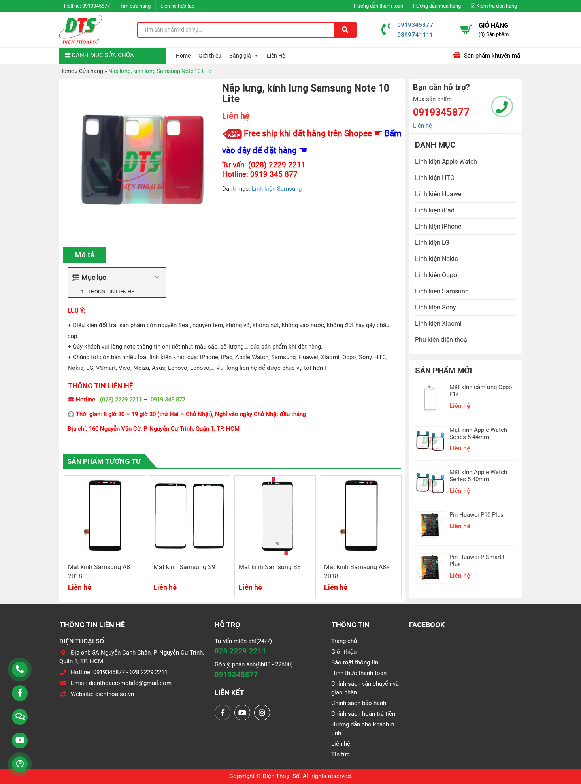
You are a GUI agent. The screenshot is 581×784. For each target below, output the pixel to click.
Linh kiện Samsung (277, 188)
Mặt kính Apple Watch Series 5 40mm (478, 476)
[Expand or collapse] (157, 277)
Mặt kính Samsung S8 (270, 567)
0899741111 (415, 34)
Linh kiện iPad (435, 210)
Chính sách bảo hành (358, 703)
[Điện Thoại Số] (80, 29)
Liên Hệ (276, 56)
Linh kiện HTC (434, 178)
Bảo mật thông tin (354, 662)
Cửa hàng (91, 71)
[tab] (84, 255)
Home (183, 56)
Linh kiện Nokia (436, 259)
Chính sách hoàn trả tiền (363, 713)
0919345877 (96, 6)
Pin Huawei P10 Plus (476, 514)
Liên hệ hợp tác (177, 6)
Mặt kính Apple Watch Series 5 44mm (478, 433)
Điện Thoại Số (281, 776)
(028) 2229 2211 (121, 399)
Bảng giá (240, 56)
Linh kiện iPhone (438, 226)
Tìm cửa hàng (135, 6)
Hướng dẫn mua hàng (437, 6)
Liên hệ (422, 125)
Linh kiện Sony (435, 307)
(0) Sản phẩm (494, 34)
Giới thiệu (209, 56)
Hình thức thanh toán (359, 673)
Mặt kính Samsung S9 (184, 567)
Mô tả (84, 254)
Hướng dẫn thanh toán (378, 6)
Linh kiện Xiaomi (438, 323)
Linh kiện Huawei (439, 194)
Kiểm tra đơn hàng (496, 6)
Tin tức (340, 754)
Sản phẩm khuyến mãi (492, 55)
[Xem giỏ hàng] (466, 29)
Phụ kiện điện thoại (442, 339)
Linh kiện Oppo (436, 275)
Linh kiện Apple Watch (446, 161)
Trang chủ (344, 641)
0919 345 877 (168, 399)
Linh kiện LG (432, 242)
